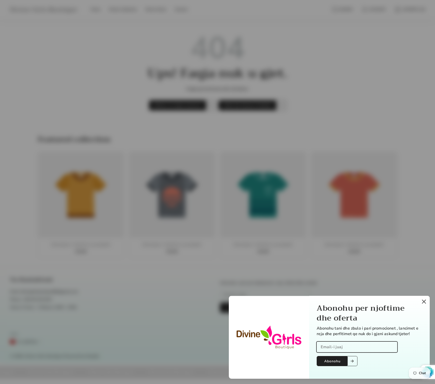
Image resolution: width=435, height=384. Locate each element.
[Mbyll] (424, 301)
